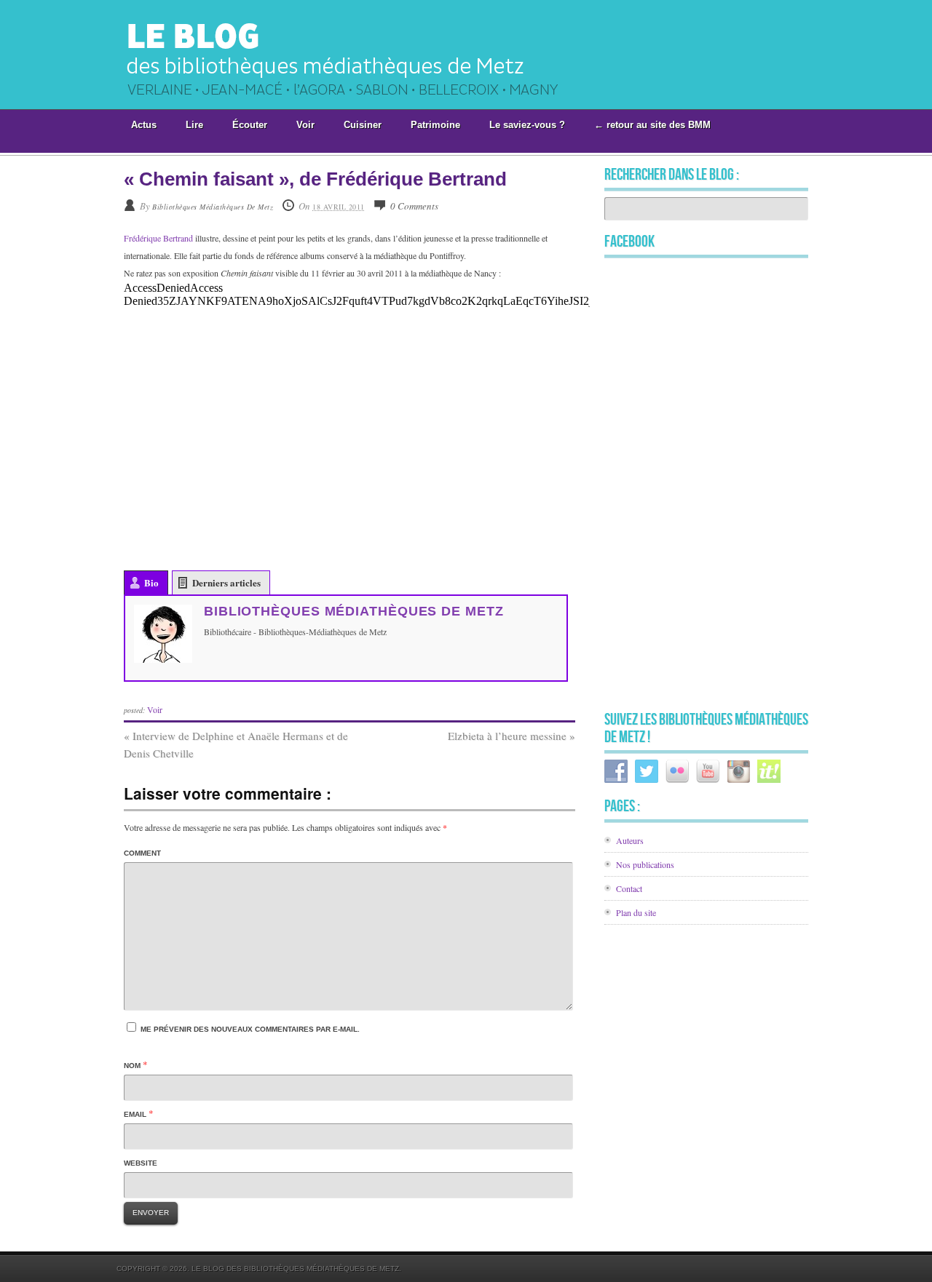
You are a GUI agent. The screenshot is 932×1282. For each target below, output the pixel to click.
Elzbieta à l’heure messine (511, 735)
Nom (132, 1066)
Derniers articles (226, 582)
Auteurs (630, 840)
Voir (154, 709)
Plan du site (636, 912)
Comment (142, 853)
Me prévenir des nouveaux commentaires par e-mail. (250, 1029)
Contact (629, 888)
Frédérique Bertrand (158, 238)
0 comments (414, 205)
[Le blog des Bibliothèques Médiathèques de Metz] (358, 104)
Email (135, 1114)
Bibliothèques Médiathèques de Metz (212, 207)
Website (140, 1163)
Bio (151, 582)
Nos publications (645, 864)
